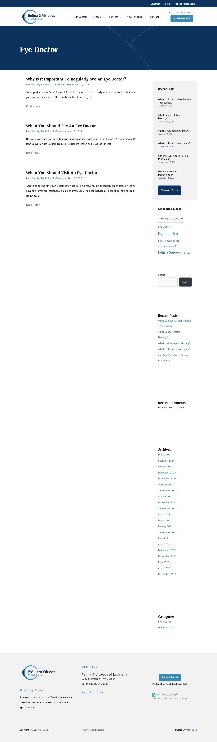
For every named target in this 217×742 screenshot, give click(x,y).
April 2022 (164, 514)
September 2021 (167, 532)
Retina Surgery (169, 252)
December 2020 (167, 550)
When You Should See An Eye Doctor (61, 125)
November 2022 (167, 502)
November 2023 (167, 478)
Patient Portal (170, 677)
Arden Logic (43, 729)
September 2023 (167, 490)
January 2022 (165, 526)
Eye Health (32, 84)
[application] (102, 16)
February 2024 (166, 460)
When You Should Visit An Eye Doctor (61, 172)
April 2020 (164, 568)
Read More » (33, 106)
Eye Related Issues (168, 240)
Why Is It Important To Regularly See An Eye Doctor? (76, 79)
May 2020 (163, 562)
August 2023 (165, 496)
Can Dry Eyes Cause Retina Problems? (173, 157)
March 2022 (165, 520)
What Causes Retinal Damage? (169, 116)
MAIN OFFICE (89, 667)
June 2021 (163, 538)
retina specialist (167, 246)
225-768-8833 (181, 18)
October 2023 (166, 484)
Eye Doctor (164, 226)
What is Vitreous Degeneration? (167, 173)
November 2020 (167, 556)
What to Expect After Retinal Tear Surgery (174, 101)
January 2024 (165, 466)
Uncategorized (166, 627)
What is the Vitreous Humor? (174, 143)
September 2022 (167, 508)
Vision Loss (186, 253)
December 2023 (167, 472)
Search (161, 274)
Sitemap (39, 690)
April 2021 (164, 544)
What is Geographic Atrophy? (174, 130)
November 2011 (167, 574)
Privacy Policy (26, 690)
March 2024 (165, 454)
